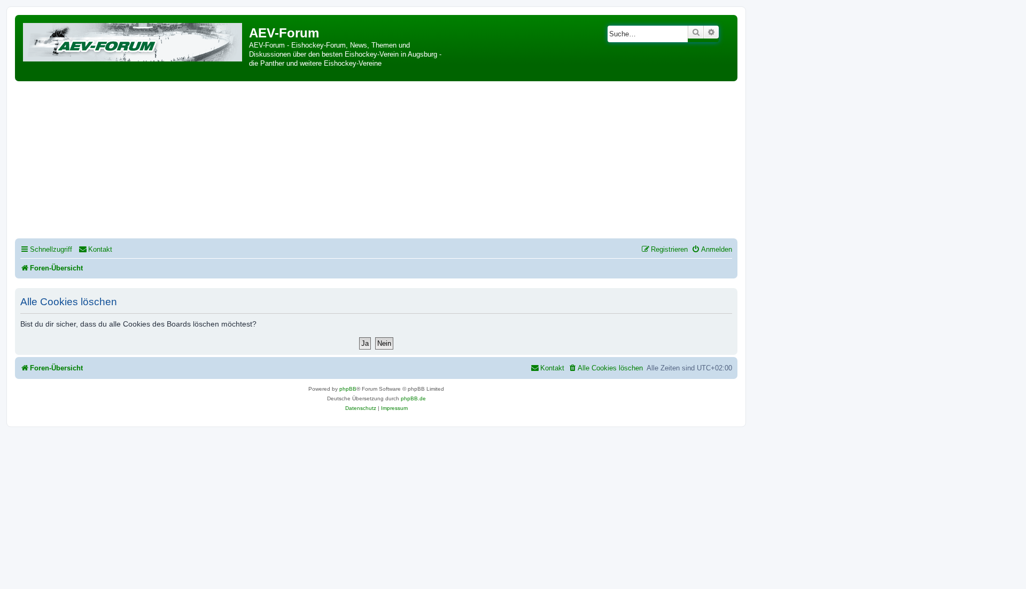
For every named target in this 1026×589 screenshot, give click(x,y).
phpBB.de (413, 398)
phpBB (347, 389)
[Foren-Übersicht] (133, 40)
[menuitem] (95, 249)
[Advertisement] (376, 161)
